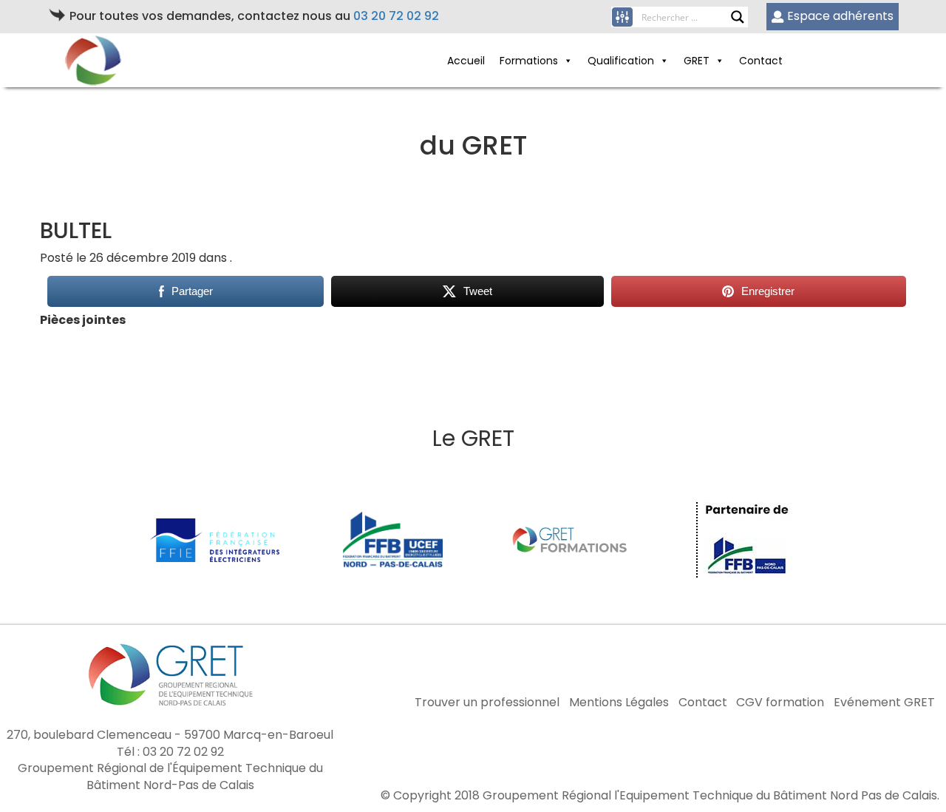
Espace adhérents (840, 15)
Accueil (466, 60)
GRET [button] (697, 60)
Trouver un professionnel (487, 702)
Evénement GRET (884, 702)
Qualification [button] (621, 60)
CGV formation (780, 702)
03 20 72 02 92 (396, 15)
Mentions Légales (619, 702)
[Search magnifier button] (737, 17)
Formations (529, 60)
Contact (761, 60)
